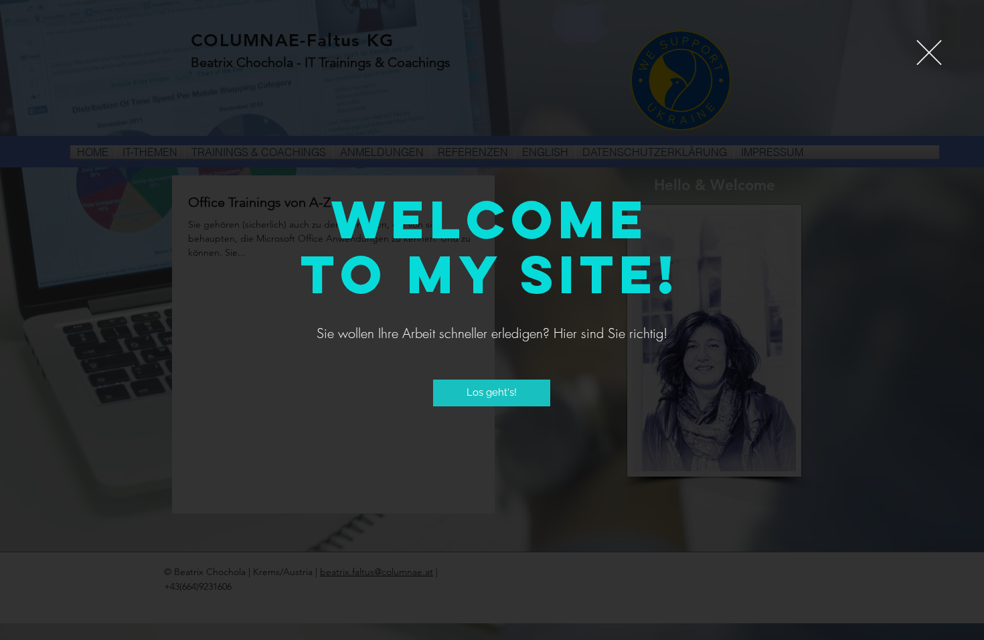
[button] (929, 52)
